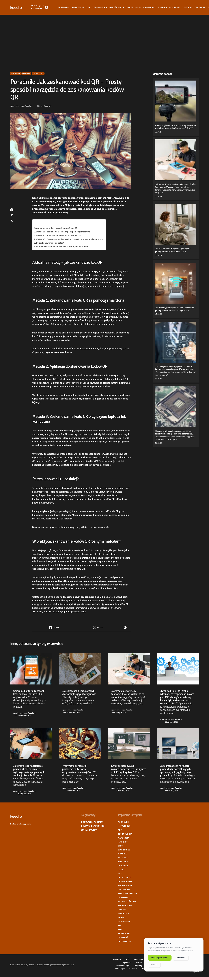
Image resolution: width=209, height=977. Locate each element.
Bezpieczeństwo (127, 901)
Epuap (121, 917)
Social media (125, 886)
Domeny (122, 909)
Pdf (120, 830)
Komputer (123, 913)
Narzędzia (15, 73)
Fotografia (124, 941)
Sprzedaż (123, 937)
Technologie (125, 905)
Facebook (123, 866)
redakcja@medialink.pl (65, 965)
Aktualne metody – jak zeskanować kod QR (56, 228)
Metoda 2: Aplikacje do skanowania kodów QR (58, 235)
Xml (120, 929)
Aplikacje (123, 858)
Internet (123, 842)
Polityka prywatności (93, 826)
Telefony (123, 862)
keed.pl (16, 7)
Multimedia (124, 921)
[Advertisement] (104, 43)
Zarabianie (124, 933)
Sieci (120, 846)
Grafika (122, 854)
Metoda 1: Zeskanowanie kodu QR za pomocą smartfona (63, 231)
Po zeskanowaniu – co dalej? (50, 242)
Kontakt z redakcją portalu (20, 824)
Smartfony (124, 850)
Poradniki (26, 73)
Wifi (120, 874)
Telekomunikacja (128, 893)
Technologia (38, 73)
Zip (119, 925)
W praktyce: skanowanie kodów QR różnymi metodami (62, 246)
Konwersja (124, 826)
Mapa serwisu (89, 830)
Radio (121, 870)
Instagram (124, 890)
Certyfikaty (124, 897)
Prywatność (124, 878)
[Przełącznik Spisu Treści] (99, 223)
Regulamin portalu (92, 822)
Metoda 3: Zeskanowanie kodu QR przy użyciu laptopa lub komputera (69, 239)
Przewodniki (125, 882)
